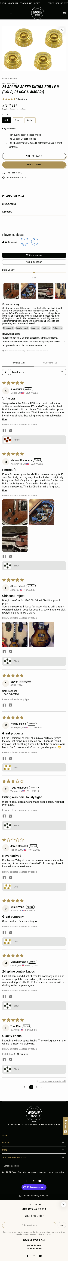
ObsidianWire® (9, 78)
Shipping (5, 109)
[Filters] (5, 372)
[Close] (63, 1204)
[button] (11, 13)
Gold (7, 121)
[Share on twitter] (10, 431)
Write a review (34, 255)
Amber (31, 121)
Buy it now (34, 165)
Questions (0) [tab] (50, 362)
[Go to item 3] (45, 291)
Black (19, 121)
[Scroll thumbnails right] (62, 290)
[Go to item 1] (11, 291)
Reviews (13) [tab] (18, 362)
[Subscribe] (64, 1166)
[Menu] (3, 13)
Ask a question (34, 261)
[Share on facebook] (4, 430)
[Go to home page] (37, 13)
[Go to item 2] (28, 291)
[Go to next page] (42, 1087)
